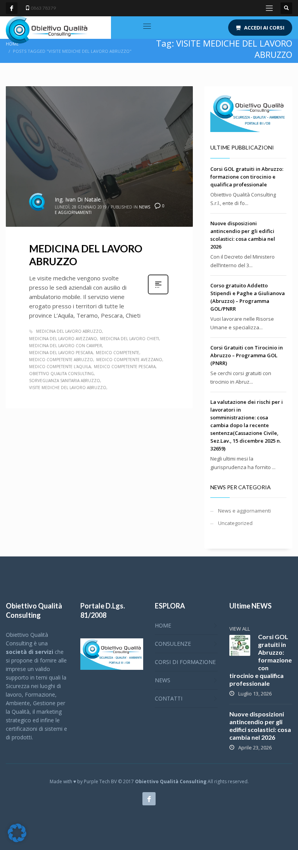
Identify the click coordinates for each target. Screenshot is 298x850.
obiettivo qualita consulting (61, 373)
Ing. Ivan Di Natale (78, 199)
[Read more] (158, 293)
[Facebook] (11, 8)
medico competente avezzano (129, 359)
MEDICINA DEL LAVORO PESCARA (61, 352)
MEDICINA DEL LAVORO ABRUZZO (69, 331)
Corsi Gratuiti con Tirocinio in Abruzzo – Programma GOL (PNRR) (246, 355)
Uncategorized (235, 523)
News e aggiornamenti (244, 510)
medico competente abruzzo (61, 359)
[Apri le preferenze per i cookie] (17, 840)
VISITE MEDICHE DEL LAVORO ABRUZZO (67, 387)
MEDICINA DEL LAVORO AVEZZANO (63, 338)
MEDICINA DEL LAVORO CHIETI (129, 338)
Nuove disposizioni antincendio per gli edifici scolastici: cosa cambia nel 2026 (260, 725)
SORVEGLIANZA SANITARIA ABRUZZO (64, 380)
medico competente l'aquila (60, 366)
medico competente (117, 352)
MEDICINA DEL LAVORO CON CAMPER (65, 345)
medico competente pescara (125, 366)
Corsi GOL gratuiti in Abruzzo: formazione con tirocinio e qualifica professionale (246, 176)
